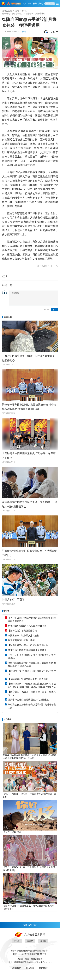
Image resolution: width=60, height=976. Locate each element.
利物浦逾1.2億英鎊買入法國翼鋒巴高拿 (27, 625)
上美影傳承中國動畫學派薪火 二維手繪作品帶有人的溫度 (29, 455)
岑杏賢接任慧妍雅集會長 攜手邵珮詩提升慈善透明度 (32, 706)
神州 (35, 4)
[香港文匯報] (3, 3)
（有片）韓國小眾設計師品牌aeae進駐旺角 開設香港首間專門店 (32, 619)
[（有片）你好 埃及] (30, 815)
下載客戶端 (49, 4)
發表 (54, 310)
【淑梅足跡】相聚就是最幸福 (22, 630)
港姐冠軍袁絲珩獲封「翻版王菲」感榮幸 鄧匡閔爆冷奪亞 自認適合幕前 (32, 664)
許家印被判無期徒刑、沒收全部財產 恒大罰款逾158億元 (29, 553)
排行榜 (6, 611)
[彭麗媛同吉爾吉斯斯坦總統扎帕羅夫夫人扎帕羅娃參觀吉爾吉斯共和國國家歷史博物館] (30, 738)
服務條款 (43, 968)
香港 (30, 4)
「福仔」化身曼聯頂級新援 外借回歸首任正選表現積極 (32, 656)
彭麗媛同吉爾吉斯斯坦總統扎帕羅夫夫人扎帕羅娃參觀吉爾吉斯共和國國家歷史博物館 (29, 757)
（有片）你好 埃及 (12, 832)
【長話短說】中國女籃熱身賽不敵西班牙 (28, 679)
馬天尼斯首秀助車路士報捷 (21, 640)
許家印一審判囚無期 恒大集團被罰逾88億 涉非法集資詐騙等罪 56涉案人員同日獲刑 (29, 407)
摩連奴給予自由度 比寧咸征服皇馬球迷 (27, 650)
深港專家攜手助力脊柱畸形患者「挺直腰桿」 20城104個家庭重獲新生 (29, 504)
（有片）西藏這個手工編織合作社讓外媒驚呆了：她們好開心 (29, 358)
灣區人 (41, 4)
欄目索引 (27, 925)
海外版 (43, 941)
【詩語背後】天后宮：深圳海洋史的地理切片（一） (32, 672)
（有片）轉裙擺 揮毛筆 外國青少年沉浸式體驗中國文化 (29, 795)
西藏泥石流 (16, 4)
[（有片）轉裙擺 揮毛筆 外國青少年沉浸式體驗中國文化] (30, 776)
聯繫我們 (16, 968)
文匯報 (17, 941)
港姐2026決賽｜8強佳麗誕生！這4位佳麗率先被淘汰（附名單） (28, 907)
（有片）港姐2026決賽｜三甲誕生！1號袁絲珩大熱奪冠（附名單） (29, 868)
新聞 (24, 11)
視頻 (17, 11)
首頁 (24, 4)
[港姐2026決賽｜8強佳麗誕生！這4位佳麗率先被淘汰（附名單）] (30, 888)
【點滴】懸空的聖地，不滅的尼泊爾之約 (28, 645)
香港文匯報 (7, 11)
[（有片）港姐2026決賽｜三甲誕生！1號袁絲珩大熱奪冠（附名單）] (30, 850)
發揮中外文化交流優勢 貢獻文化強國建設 (28, 699)
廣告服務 (30, 968)
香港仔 (30, 941)
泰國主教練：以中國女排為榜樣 (23, 635)
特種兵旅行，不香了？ (14, 599)
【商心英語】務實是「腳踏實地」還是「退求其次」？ (32, 693)
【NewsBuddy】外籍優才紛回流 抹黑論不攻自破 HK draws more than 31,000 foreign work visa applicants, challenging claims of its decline (32, 685)
